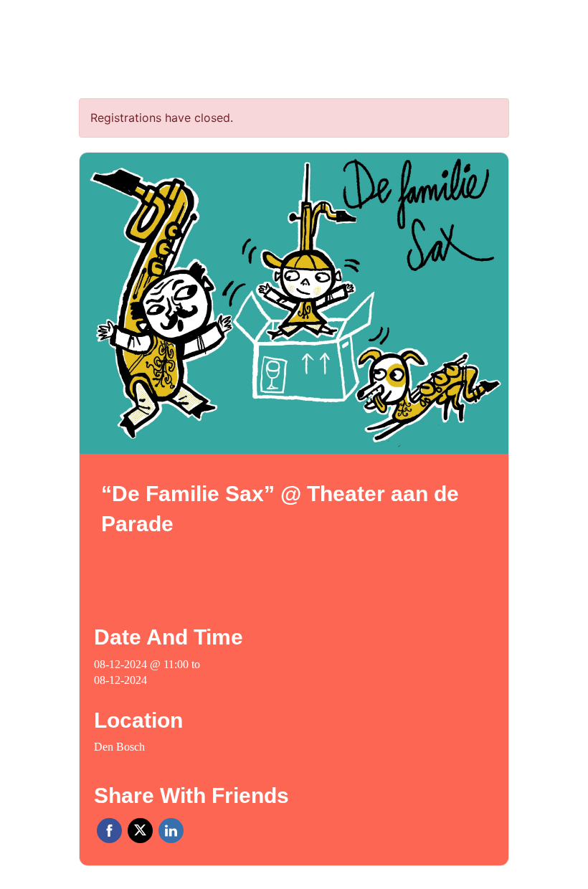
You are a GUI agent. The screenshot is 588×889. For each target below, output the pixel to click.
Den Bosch (119, 747)
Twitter (140, 830)
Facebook (109, 830)
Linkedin (171, 830)
